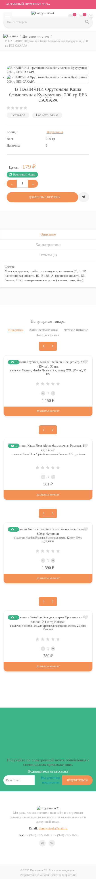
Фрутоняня (55, 132)
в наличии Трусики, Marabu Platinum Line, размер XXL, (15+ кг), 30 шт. (48, 372)
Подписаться (77, 780)
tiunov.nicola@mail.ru (53, 828)
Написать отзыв (47, 115)
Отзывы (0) (48, 255)
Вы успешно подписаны (50, 780)
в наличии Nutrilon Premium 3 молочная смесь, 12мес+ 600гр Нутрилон (48, 539)
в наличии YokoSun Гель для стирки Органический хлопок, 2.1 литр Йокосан (48, 627)
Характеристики (48, 245)
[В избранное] (83, 197)
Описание (48, 234)
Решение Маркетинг (63, 875)
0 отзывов (18, 115)
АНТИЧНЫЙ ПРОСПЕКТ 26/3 (26, 4)
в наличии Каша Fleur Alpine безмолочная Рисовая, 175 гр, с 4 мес (48, 454)
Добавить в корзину (48, 411)
